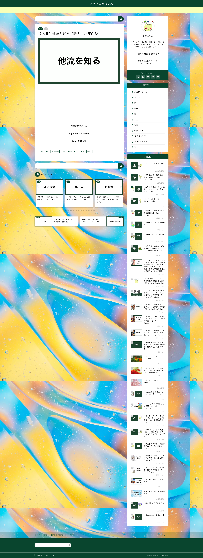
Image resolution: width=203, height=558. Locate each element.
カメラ (137, 97)
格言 (70, 152)
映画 (136, 125)
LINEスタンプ (140, 136)
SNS (136, 147)
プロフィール (50, 555)
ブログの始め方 (140, 141)
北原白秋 (56, 152)
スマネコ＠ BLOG (101, 3)
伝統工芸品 (139, 130)
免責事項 (39, 555)
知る (77, 152)
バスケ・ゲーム (140, 92)
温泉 (136, 108)
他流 (41, 152)
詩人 (90, 152)
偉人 (48, 152)
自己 (83, 152)
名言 (40, 29)
